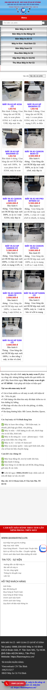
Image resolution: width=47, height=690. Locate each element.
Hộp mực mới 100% (11, 545)
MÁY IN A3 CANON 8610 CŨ (12, 199)
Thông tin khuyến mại (12, 573)
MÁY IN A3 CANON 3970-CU (34, 247)
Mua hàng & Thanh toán (13, 592)
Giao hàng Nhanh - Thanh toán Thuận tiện (20, 548)
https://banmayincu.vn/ (22, 656)
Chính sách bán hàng (11, 600)
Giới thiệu (7, 586)
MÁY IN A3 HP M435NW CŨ (12, 152)
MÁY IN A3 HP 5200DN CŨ (12, 247)
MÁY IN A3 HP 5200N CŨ (34, 294)
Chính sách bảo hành (11, 598)
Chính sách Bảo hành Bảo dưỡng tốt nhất (20, 554)
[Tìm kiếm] (43, 23)
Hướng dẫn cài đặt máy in (14, 564)
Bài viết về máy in (11, 567)
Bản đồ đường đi (10, 589)
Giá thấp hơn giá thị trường (14, 543)
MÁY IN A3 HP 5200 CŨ (12, 341)
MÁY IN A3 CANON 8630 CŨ (34, 152)
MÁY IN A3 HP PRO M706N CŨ (34, 199)
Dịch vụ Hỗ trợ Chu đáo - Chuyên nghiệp (19, 551)
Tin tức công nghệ (11, 570)
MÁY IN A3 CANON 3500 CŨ (12, 294)
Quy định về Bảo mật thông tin (15, 603)
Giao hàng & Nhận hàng (13, 595)
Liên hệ (7, 576)
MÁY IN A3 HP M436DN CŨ (34, 105)
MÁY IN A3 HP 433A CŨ (12, 105)
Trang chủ (5, 68)
